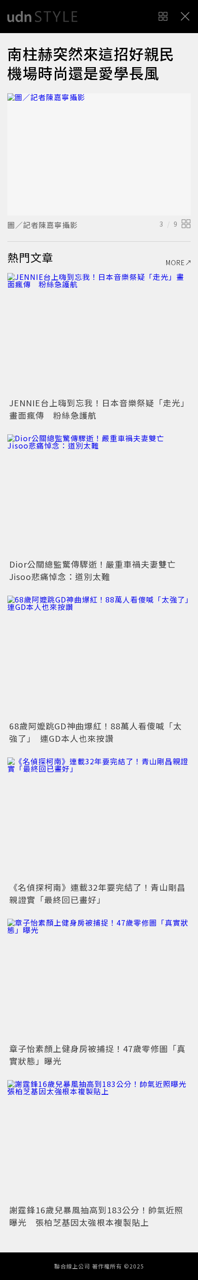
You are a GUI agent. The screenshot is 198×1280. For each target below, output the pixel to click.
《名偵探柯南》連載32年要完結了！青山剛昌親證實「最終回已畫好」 (97, 893)
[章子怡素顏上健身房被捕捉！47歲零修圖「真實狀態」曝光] (99, 980)
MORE (175, 262)
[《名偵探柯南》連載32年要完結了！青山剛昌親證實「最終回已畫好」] (99, 818)
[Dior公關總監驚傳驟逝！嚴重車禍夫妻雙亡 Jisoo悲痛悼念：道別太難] (99, 495)
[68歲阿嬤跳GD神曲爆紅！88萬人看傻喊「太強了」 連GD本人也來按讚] (99, 656)
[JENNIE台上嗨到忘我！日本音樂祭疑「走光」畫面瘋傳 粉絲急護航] (99, 334)
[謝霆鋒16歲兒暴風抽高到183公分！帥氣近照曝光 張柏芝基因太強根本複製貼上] (99, 1141)
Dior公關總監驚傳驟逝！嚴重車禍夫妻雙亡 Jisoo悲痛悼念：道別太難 (97, 570)
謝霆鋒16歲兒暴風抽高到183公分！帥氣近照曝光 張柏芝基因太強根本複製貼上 (96, 1216)
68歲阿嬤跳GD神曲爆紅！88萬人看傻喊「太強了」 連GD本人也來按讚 (95, 732)
